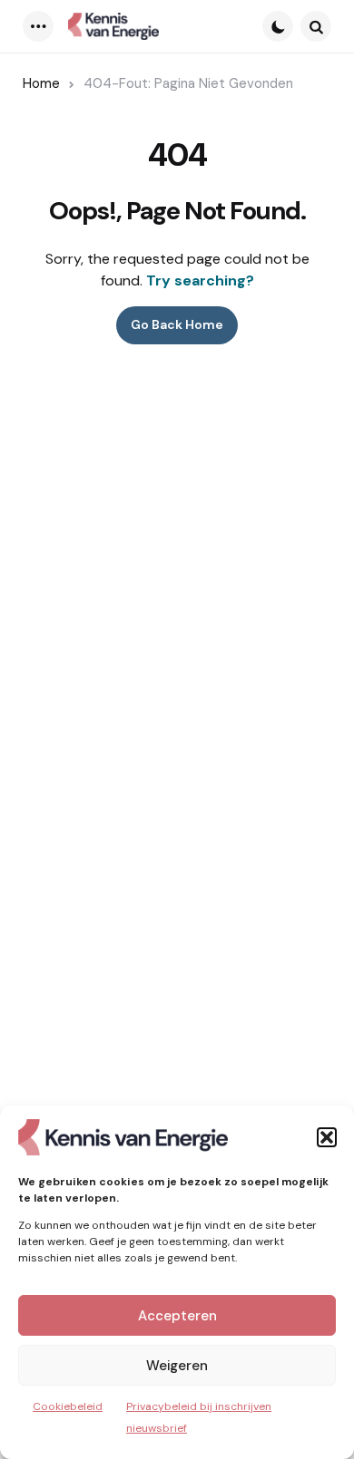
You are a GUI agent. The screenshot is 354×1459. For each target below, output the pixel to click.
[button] (327, 1137)
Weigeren (177, 1366)
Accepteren (177, 1316)
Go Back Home (177, 324)
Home (41, 83)
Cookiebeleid (68, 1406)
